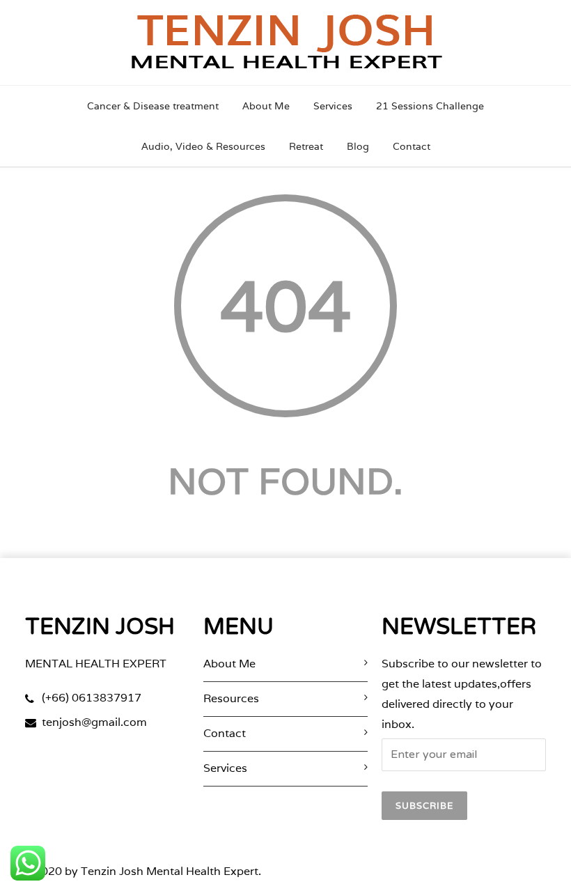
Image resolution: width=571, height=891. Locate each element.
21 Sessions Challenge (430, 106)
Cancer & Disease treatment (153, 106)
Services (332, 106)
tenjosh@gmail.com (94, 722)
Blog (358, 146)
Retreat (306, 146)
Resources (231, 698)
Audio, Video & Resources (203, 146)
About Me (266, 106)
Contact (411, 146)
